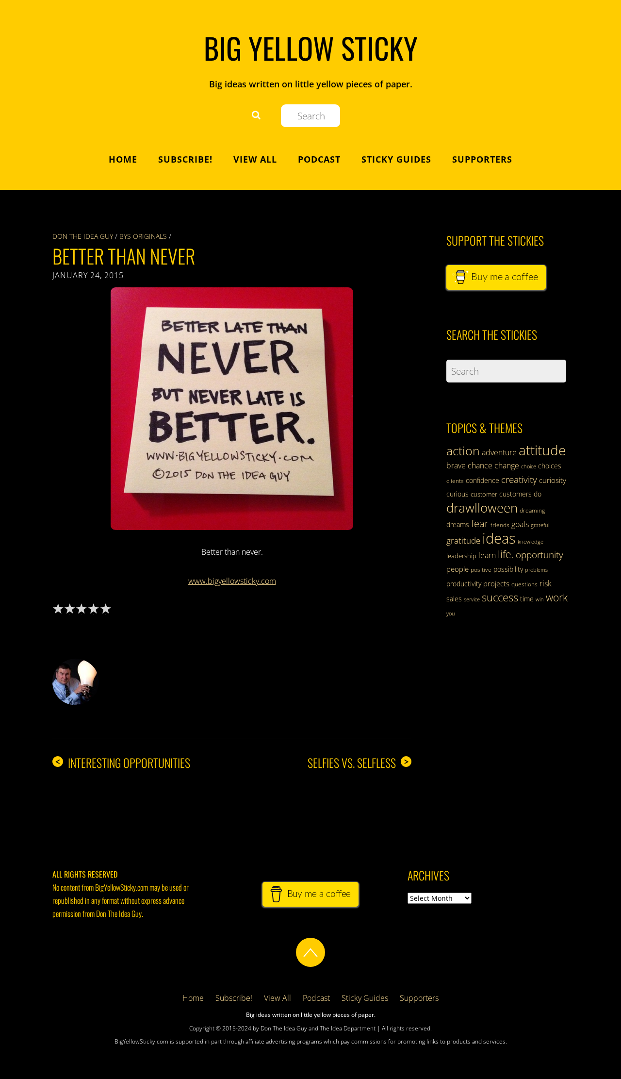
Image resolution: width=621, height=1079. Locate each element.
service (472, 599)
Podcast (319, 159)
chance (480, 465)
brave (456, 465)
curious (457, 493)
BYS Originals (143, 236)
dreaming (532, 510)
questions (524, 584)
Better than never (123, 255)
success (500, 597)
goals (520, 524)
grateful (540, 525)
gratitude (463, 540)
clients (455, 481)
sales (454, 598)
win (540, 599)
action (463, 450)
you (450, 613)
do (537, 493)
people (457, 569)
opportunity (539, 554)
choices (549, 465)
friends (499, 525)
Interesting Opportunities (122, 762)
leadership (461, 555)
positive (481, 569)
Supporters (482, 159)
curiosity (552, 480)
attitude (542, 450)
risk (545, 583)
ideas (499, 538)
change (506, 465)
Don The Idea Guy (82, 236)
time (527, 598)
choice (528, 466)
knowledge (530, 541)
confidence (482, 480)
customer (484, 494)
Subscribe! (185, 159)
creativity (519, 479)
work (557, 597)
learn (487, 555)
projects (496, 583)
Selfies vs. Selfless (358, 762)
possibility (508, 569)
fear (480, 523)
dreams (457, 524)
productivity (463, 583)
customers (515, 493)
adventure (499, 452)
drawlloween (482, 507)
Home (123, 159)
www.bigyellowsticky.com (232, 581)
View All (255, 159)
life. (506, 554)
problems (536, 569)
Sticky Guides (396, 159)
